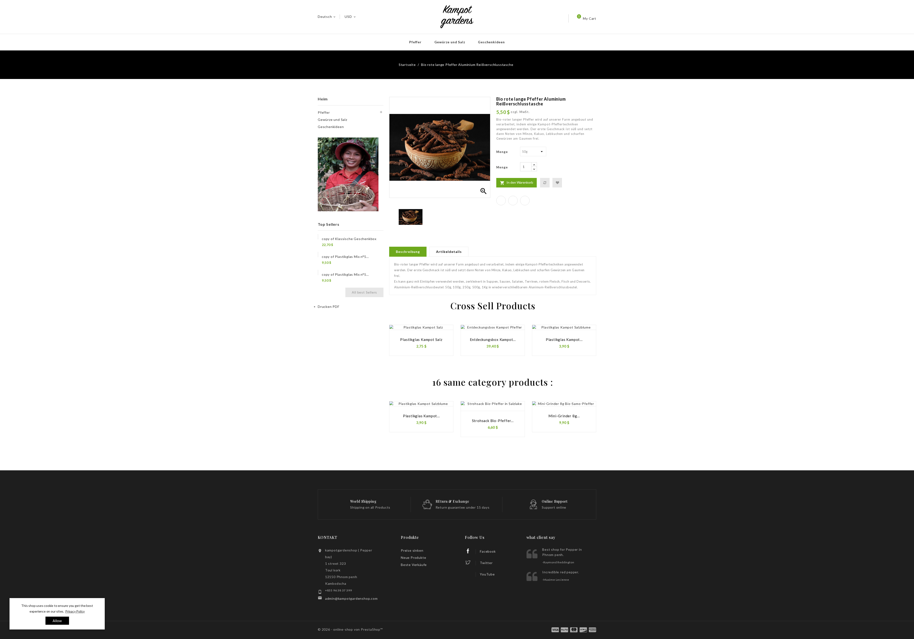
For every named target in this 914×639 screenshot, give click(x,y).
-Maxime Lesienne (555, 579)
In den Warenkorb (516, 182)
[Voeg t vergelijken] (545, 182)
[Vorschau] (444, 338)
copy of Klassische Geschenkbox (349, 239)
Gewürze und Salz (449, 42)
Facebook (488, 551)
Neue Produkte (413, 557)
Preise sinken (412, 550)
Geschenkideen (491, 42)
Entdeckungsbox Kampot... (493, 339)
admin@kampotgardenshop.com (351, 598)
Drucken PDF (328, 307)
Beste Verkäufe (414, 565)
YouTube (487, 574)
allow (57, 621)
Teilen (501, 200)
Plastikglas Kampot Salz (421, 339)
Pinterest (524, 200)
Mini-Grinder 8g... (564, 416)
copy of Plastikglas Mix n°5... (345, 257)
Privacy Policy (75, 611)
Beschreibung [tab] (408, 252)
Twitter (486, 563)
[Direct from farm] (348, 174)
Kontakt (327, 537)
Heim (323, 99)
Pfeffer (415, 42)
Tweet (512, 200)
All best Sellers (364, 292)
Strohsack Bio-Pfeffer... (493, 420)
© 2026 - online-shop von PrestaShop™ (350, 629)
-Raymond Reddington (558, 562)
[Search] (549, 18)
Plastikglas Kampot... (564, 339)
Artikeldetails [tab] (449, 252)
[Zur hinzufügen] (557, 182)
